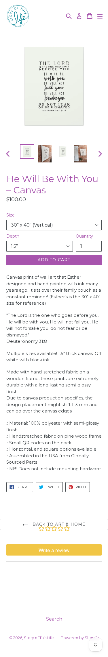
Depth (12, 236)
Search (54, 619)
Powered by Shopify (80, 637)
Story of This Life (39, 637)
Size (10, 215)
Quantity (84, 236)
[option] (27, 151)
